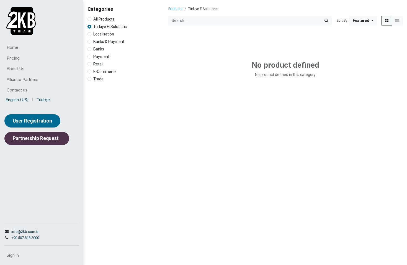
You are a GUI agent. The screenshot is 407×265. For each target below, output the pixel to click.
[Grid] (386, 21)
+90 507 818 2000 (25, 238)
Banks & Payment (108, 41)
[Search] (326, 21)
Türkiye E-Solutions (110, 26)
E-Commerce (105, 71)
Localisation (103, 34)
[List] (397, 21)
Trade (98, 79)
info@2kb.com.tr (24, 232)
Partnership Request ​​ (37, 138)
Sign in (13, 255)
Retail (98, 64)
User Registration (32, 121)
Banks (98, 49)
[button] (363, 21)
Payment (101, 56)
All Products (103, 19)
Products (175, 9)
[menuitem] (41, 47)
